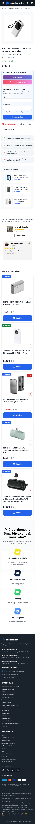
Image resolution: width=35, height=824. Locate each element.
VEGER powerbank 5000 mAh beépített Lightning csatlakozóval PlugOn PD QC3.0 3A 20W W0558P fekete (17, 499)
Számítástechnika (6, 708)
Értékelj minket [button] (21, 236)
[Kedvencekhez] (30, 296)
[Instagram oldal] (8, 770)
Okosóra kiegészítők (7, 694)
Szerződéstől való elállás (8, 759)
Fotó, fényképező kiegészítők (10, 723)
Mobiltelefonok (5, 718)
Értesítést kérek (17, 117)
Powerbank (27, 8)
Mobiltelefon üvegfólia (7, 689)
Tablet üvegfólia (6, 702)
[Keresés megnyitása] (23, 3)
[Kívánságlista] (27, 3)
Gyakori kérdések (6, 754)
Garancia (4, 756)
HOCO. (15, 57)
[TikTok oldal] (13, 770)
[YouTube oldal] (18, 770)
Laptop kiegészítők (7, 697)
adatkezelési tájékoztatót (21, 112)
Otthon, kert (4, 726)
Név (4, 97)
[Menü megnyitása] (3, 3)
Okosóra (4, 715)
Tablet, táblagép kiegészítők (9, 705)
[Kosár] (32, 3)
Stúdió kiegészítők (6, 721)
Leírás (5, 214)
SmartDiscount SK (6, 761)
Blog (2, 751)
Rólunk (3, 735)
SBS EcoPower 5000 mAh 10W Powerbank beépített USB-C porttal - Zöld (16, 450)
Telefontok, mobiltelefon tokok (10, 686)
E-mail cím (6, 104)
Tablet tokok (5, 700)
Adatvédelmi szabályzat (8, 743)
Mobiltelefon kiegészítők (15, 8)
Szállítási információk (7, 738)
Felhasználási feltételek (8, 746)
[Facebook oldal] (3, 770)
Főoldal (3, 8)
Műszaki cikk (5, 713)
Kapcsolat (4, 748)
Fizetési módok (5, 740)
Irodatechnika (5, 710)
